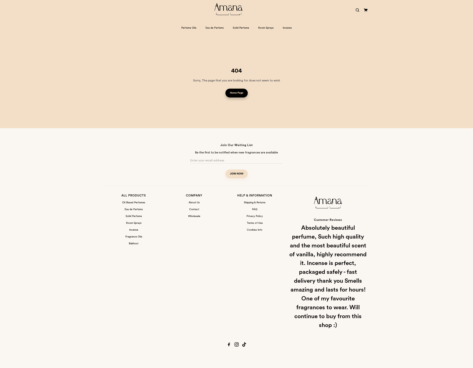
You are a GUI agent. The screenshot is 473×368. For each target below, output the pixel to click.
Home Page (236, 93)
